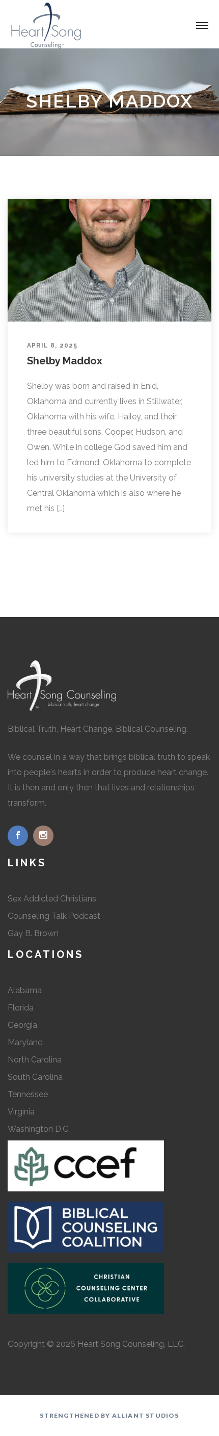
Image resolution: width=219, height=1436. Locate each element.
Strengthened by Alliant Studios (109, 1415)
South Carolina (35, 1077)
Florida (21, 1008)
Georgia (22, 1025)
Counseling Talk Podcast (54, 916)
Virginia (21, 1111)
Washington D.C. (39, 1129)
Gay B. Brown (33, 933)
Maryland (25, 1042)
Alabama (25, 990)
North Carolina (35, 1060)
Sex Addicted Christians (52, 898)
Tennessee (28, 1094)
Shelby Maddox (64, 361)
